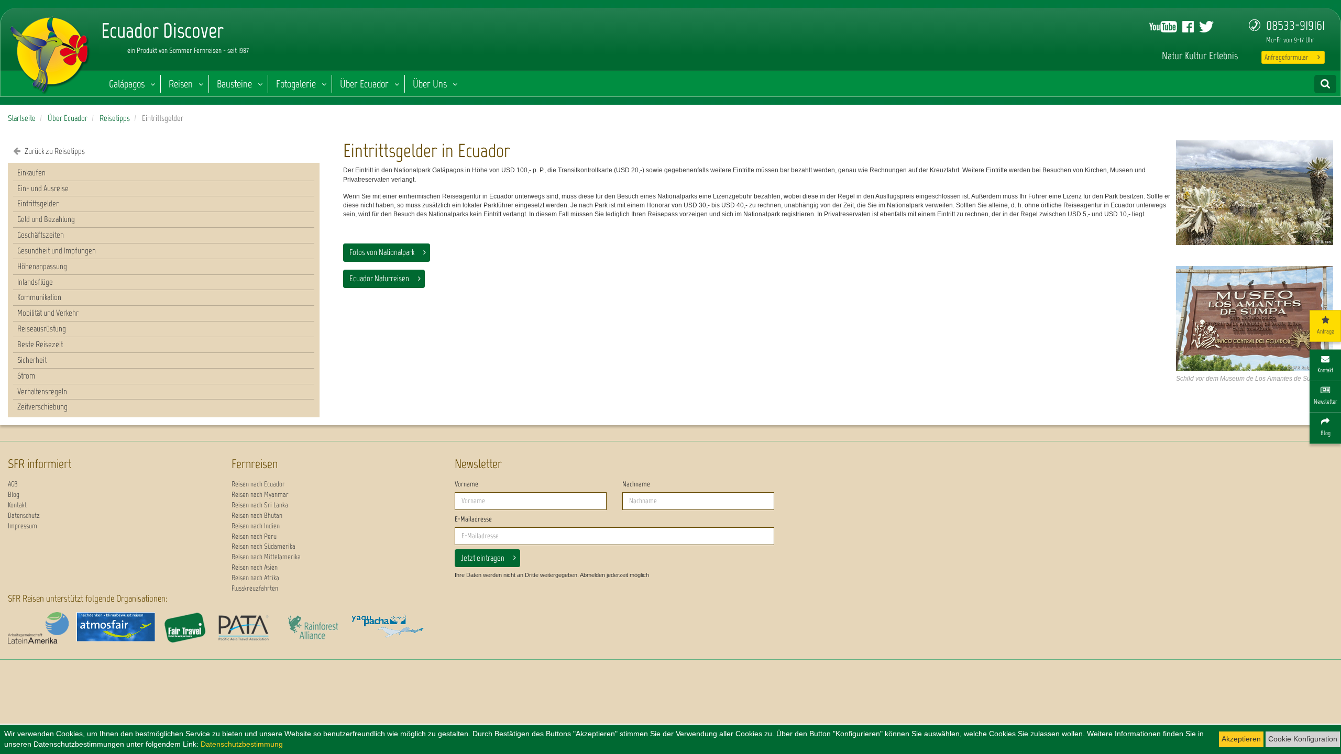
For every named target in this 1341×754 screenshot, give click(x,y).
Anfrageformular (1287, 57)
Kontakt (17, 505)
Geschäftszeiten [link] (40, 235)
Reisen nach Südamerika (263, 546)
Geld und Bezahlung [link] (46, 219)
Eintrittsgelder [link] (38, 203)
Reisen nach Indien (256, 526)
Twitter (1206, 26)
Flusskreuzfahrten (255, 588)
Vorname (466, 484)
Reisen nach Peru (254, 536)
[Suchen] (1325, 84)
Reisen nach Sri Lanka (260, 505)
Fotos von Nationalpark (381, 252)
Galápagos (127, 83)
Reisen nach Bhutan (257, 515)
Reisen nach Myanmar (260, 494)
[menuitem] (163, 173)
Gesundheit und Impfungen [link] (56, 251)
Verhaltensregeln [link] (42, 391)
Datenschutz (24, 515)
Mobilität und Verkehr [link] (48, 313)
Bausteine (234, 83)
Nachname (636, 484)
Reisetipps (115, 118)
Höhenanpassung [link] (42, 266)
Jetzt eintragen (482, 558)
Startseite (22, 118)
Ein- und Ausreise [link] (43, 188)
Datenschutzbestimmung (242, 744)
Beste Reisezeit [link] (40, 344)
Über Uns (430, 83)
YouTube (1163, 26)
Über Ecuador (364, 83)
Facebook (1188, 26)
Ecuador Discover (50, 52)
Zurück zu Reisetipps (54, 151)
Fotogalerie (296, 83)
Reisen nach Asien (255, 567)
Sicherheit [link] (32, 360)
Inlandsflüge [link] (35, 282)
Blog (13, 494)
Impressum (22, 526)
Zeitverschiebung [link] (42, 407)
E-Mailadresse (473, 519)
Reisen (181, 83)
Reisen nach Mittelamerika (266, 556)
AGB (13, 484)
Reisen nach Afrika (255, 577)
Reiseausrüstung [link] (41, 329)
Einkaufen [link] (31, 173)
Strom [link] (26, 376)
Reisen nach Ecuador (258, 484)
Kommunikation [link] (39, 297)
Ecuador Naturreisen (379, 278)
